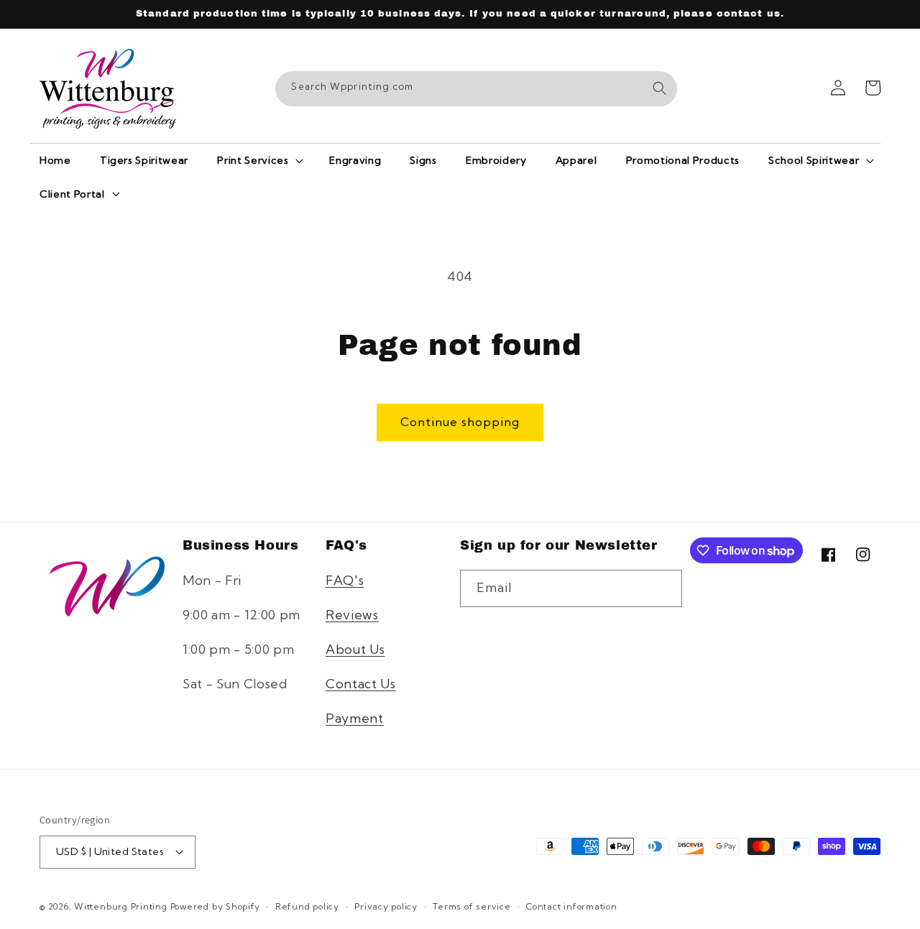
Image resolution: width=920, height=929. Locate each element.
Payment (355, 718)
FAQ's (345, 580)
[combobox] (476, 89)
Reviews (352, 614)
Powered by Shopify (215, 906)
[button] (259, 160)
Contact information (571, 906)
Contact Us (361, 683)
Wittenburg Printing (120, 906)
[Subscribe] (663, 588)
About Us (355, 649)
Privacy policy (386, 906)
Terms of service (471, 906)
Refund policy (307, 906)
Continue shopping (460, 422)
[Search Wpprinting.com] (660, 88)
